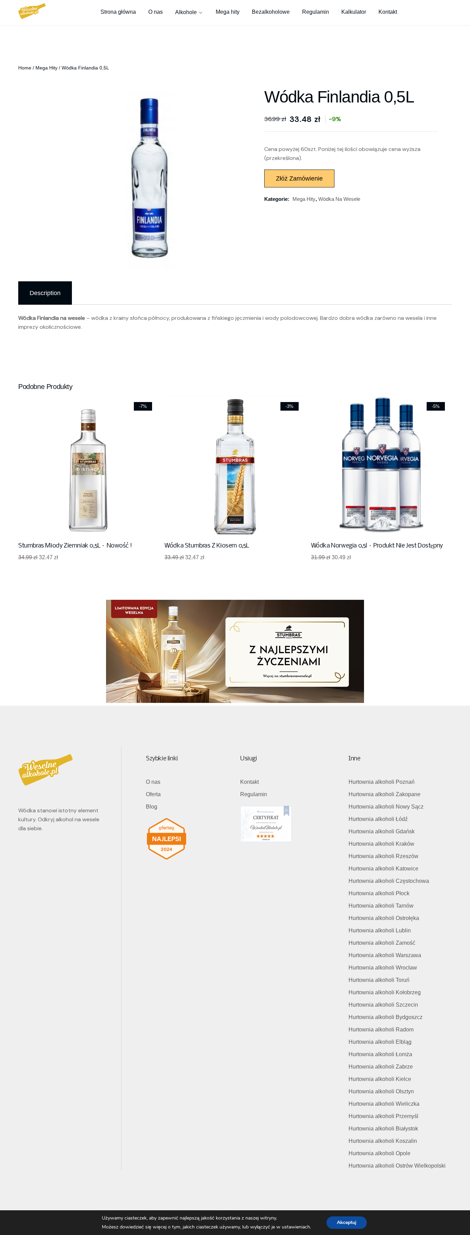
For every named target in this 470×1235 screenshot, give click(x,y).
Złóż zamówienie (299, 178)
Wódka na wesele (339, 199)
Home (24, 68)
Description (45, 293)
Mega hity (46, 68)
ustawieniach (296, 1227)
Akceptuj (346, 1222)
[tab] (45, 293)
